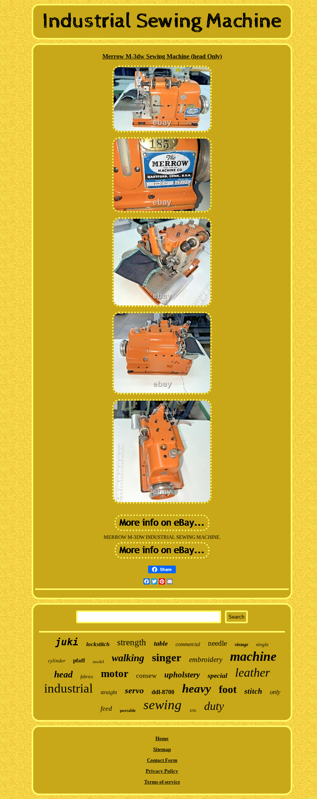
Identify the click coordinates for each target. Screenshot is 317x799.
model (98, 661)
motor (114, 673)
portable (128, 710)
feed (106, 708)
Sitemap (162, 749)
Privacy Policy (162, 771)
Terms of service (162, 782)
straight (109, 692)
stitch (253, 691)
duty (214, 706)
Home (162, 738)
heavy (196, 688)
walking (128, 658)
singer (166, 657)
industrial (68, 688)
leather (252, 672)
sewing (162, 704)
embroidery (205, 659)
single (262, 644)
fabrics (86, 676)
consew (146, 675)
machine (253, 656)
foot (228, 689)
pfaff (79, 660)
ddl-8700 (163, 692)
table (161, 643)
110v (192, 710)
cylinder (56, 661)
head (63, 674)
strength (131, 642)
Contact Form (162, 760)
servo (134, 690)
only (275, 692)
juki (66, 642)
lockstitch (97, 644)
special (217, 675)
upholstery (182, 674)
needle (217, 643)
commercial (188, 644)
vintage (241, 644)
